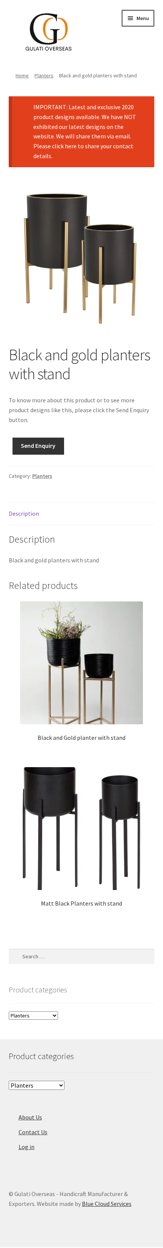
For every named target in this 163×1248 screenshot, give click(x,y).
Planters (43, 75)
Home (22, 75)
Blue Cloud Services (107, 1203)
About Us (30, 1117)
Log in (26, 1147)
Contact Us (33, 1132)
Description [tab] (24, 513)
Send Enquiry (38, 445)
